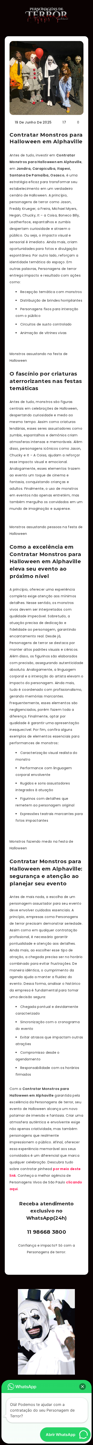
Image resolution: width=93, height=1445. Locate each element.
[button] (82, 1386)
